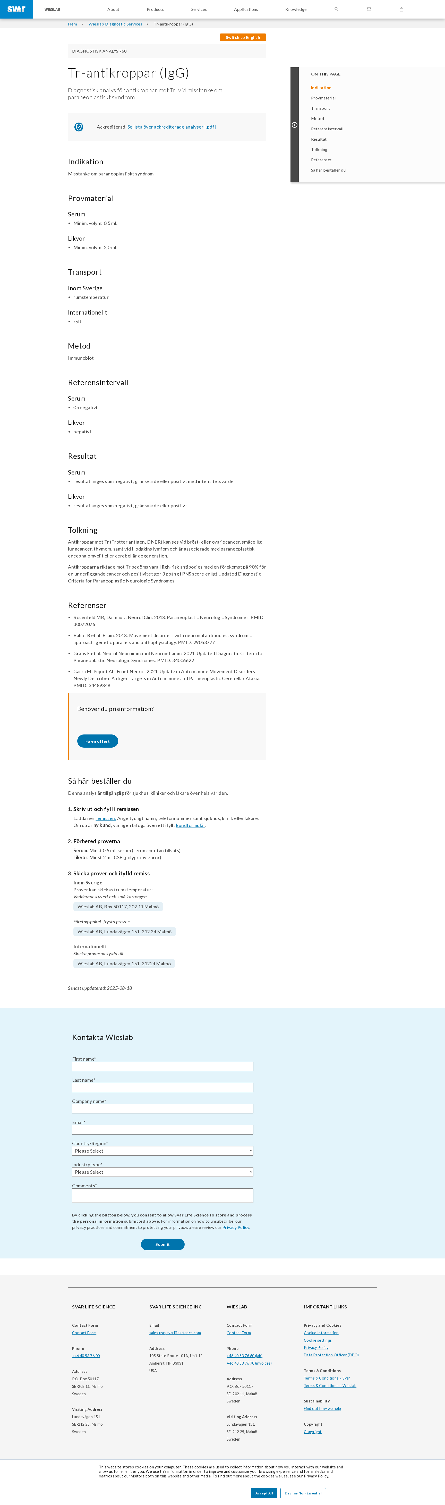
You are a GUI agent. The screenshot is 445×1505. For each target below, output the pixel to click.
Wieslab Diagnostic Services (115, 23)
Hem (72, 23)
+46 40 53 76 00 (86, 1356)
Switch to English (243, 37)
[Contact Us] (369, 9)
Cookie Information (321, 1333)
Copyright (313, 1432)
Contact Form (84, 1333)
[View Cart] (401, 9)
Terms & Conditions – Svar (327, 1378)
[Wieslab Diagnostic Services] (52, 9)
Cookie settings (318, 1340)
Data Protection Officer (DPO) (331, 1355)
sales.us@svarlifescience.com (175, 1333)
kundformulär (190, 825)
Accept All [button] (264, 1493)
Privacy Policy (235, 1227)
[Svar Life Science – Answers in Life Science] (16, 9)
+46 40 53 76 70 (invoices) (249, 1363)
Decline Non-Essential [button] (303, 1493)
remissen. (106, 818)
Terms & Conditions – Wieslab (330, 1385)
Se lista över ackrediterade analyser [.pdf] (171, 127)
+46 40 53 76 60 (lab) (244, 1356)
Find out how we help (322, 1408)
